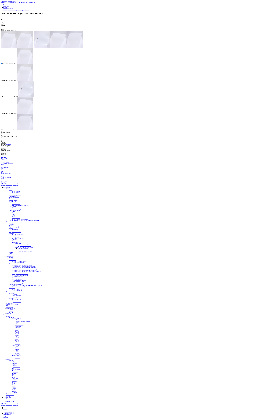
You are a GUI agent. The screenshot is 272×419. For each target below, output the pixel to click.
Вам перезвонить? (13, 1)
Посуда (2, 172)
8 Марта (14, 361)
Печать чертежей (16, 192)
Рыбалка (17, 340)
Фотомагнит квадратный (18, 262)
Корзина (5, 409)
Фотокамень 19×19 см (17, 289)
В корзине (8, 144)
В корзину (3, 144)
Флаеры (5, 7)
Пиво (16, 336)
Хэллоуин (17, 342)
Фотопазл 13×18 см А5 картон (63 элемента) (22, 265)
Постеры (14, 241)
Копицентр (3, 157)
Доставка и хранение (6, 173)
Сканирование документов (18, 207)
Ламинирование (13, 202)
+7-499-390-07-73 (5, 1)
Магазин (3, 182)
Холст (13, 215)
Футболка (11, 293)
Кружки (11, 257)
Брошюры (11, 253)
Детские (14, 373)
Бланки (11, 228)
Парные (17, 335)
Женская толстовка (16, 300)
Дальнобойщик (18, 326)
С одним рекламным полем (24, 246)
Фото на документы (14, 197)
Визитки (11, 223)
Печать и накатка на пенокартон (20, 219)
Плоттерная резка (16, 218)
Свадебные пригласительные (16, 230)
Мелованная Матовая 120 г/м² (9, 63)
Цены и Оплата (4, 174)
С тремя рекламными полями (25, 251)
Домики (17, 237)
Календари (11, 233)
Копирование (12, 193)
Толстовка (11, 298)
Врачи (16, 328)
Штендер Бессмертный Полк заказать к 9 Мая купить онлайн (24, 220)
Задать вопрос (32, 2)
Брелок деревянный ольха (18, 281)
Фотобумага (15, 216)
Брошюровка (12, 198)
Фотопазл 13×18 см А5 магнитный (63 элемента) (24, 267)
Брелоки (11, 272)
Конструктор (6, 4)
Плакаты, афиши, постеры (7, 163)
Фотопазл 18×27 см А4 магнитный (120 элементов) (24, 269)
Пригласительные (13, 229)
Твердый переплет (13, 200)
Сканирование (12, 206)
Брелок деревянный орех (18, 283)
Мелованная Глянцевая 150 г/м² (10, 96)
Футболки (11, 317)
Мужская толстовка (16, 299)
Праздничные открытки (15, 232)
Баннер (13, 211)
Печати (11, 309)
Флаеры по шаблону (8, 8)
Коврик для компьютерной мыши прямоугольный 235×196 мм (27, 285)
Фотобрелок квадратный (18, 276)
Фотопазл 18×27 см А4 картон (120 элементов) (23, 266)
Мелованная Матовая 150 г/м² (9, 80)
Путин (13, 386)
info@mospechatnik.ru (23, 2)
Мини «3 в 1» (18, 243)
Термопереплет (12, 201)
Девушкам (14, 375)
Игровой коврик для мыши (15, 284)
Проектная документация (15, 195)
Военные (17, 337)
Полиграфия (6, 6)
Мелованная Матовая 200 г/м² (9, 113)
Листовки (11, 224)
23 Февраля (17, 322)
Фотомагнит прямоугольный (19, 261)
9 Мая (16, 319)
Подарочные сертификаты (15, 227)
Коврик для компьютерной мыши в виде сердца (23, 286)
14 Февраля (14, 365)
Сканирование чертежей (18, 209)
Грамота (11, 255)
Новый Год (17, 333)
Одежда (2, 160)
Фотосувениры (4, 159)
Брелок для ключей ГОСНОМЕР (20, 274)
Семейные (17, 344)
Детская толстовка (16, 302)
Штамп (11, 311)
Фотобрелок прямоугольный (19, 280)
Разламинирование (13, 196)
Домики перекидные (20, 235)
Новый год (14, 381)
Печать (10, 190)
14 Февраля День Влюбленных (22, 321)
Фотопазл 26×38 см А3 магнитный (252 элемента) (24, 270)
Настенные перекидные (17, 238)
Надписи (17, 332)
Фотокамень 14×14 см (17, 290)
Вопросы (3, 178)
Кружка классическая (17, 258)
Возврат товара (10, 401)
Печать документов (16, 191)
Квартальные (15, 242)
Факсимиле (12, 312)
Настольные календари (17, 234)
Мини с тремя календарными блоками (24, 247)
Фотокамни (12, 288)
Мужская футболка (16, 318)
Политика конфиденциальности (8, 180)
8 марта (16, 346)
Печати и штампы (5, 167)
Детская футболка (16, 297)
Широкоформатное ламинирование (20, 205)
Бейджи (2, 164)
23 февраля (14, 363)
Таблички (3, 168)
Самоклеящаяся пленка (17, 212)
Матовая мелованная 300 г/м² (9, 130)
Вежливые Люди (19, 325)
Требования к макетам (6, 177)
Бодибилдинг (18, 331)
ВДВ (16, 323)
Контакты (3, 176)
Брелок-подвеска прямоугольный (20, 275)
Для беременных (19, 347)
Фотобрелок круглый (17, 277)
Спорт (16, 339)
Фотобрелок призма (17, 279)
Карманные (14, 239)
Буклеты (11, 252)
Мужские (14, 379)
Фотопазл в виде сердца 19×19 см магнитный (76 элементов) (26, 271)
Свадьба (17, 341)
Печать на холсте (5, 162)
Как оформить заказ (11, 400)
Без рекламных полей (23, 244)
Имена (16, 330)
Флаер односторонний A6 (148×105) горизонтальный (16, 10)
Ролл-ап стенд (4, 166)
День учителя (18, 327)
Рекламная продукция (14, 210)
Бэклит (13, 214)
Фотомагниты (12, 260)
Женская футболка (16, 295)
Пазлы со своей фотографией (16, 263)
